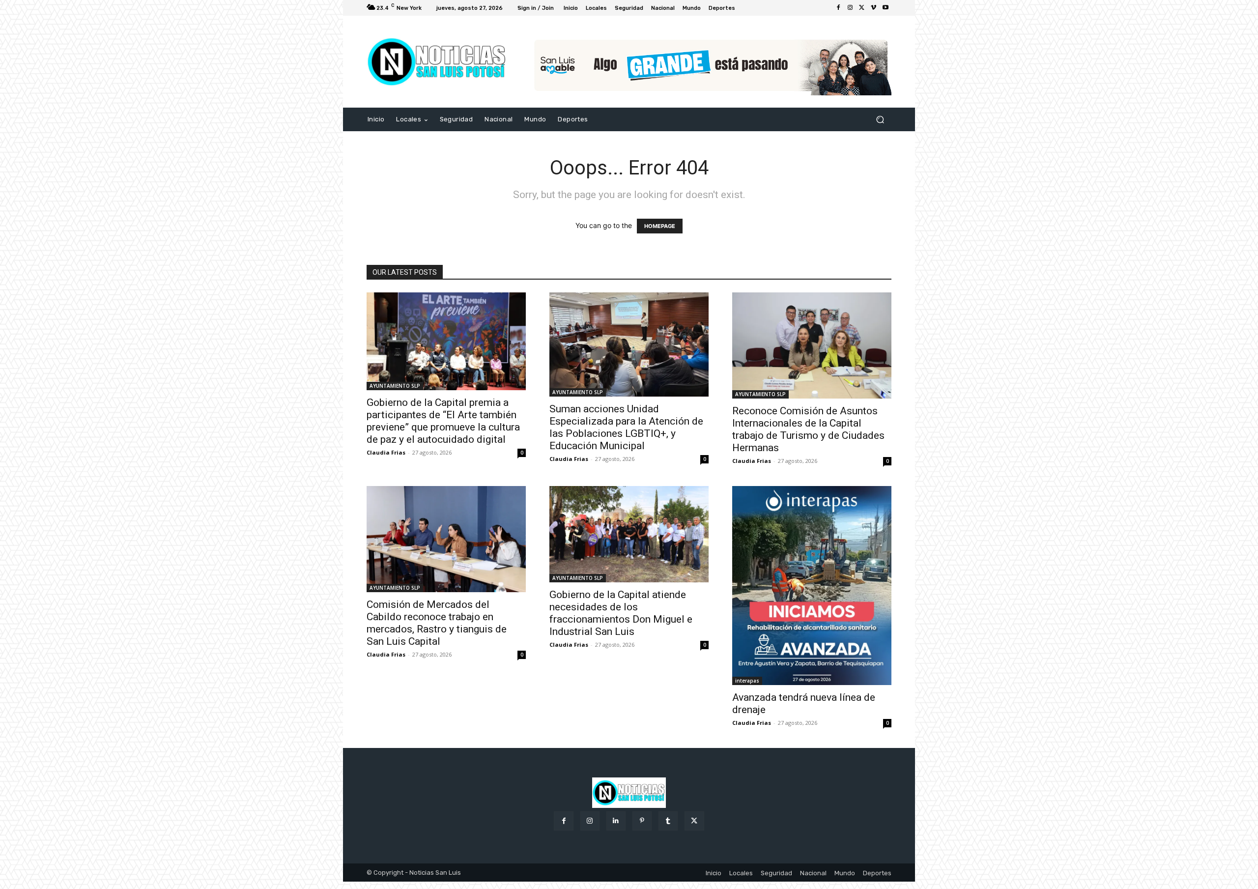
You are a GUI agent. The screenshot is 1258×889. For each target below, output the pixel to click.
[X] (862, 8)
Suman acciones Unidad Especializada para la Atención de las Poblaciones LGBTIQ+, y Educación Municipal (626, 427)
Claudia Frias (386, 452)
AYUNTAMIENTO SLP (395, 385)
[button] (879, 119)
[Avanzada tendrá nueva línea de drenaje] (811, 585)
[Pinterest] (642, 821)
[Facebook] (838, 8)
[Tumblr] (668, 821)
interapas (747, 680)
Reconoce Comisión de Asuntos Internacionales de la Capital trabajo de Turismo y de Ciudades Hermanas (808, 429)
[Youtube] (885, 8)
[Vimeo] (874, 8)
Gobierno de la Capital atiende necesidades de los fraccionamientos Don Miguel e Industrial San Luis (620, 613)
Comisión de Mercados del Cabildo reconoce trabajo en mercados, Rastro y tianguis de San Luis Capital (437, 623)
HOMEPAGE (659, 226)
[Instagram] (850, 8)
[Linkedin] (616, 821)
